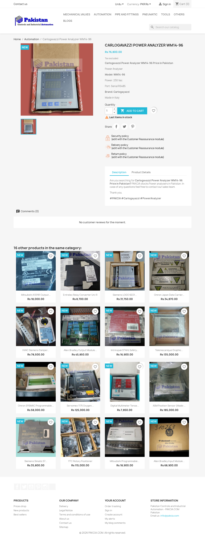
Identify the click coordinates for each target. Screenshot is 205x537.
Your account (115, 500)
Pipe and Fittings (127, 14)
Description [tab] (119, 172)
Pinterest (132, 126)
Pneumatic (149, 14)
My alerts (110, 518)
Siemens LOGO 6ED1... (125, 294)
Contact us (20, 4)
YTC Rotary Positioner (80, 461)
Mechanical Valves (76, 14)
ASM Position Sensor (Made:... (169, 405)
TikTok (52, 487)
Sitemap (63, 527)
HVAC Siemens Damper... (35, 350)
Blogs (67, 21)
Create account (113, 514)
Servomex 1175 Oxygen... (80, 405)
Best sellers (20, 514)
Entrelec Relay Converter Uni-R (80, 294)
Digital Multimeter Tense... (125, 405)
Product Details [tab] (141, 172)
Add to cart (132, 111)
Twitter (24, 487)
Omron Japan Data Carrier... (169, 294)
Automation (102, 14)
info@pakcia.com (169, 515)
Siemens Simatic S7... (36, 461)
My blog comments (115, 522)
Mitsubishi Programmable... (124, 461)
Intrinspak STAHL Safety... (125, 350)
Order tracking (113, 506)
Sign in (108, 510)
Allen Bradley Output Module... (80, 350)
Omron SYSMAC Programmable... (36, 405)
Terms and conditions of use (74, 514)
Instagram (45, 487)
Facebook (17, 487)
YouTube (31, 487)
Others (179, 14)
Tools (165, 14)
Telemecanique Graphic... (169, 350)
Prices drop (20, 506)
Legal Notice (66, 510)
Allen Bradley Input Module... (169, 461)
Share (116, 126)
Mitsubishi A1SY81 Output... (36, 294)
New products (21, 510)
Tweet (124, 126)
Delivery (63, 506)
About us (64, 518)
